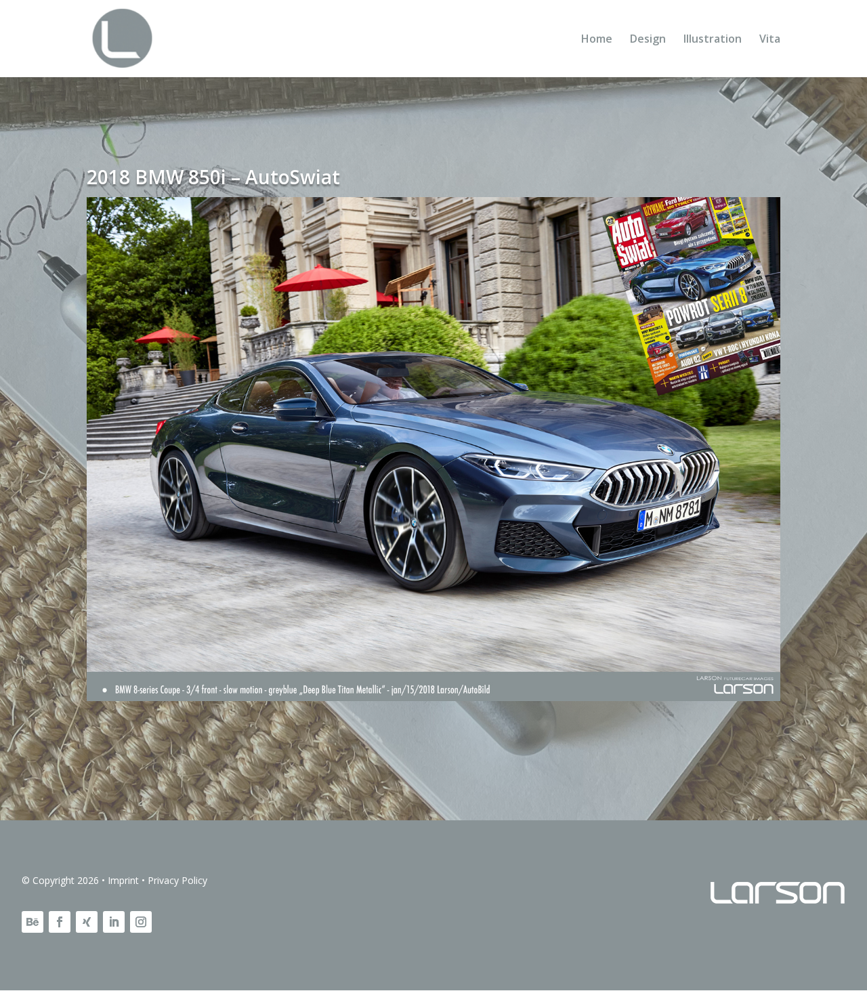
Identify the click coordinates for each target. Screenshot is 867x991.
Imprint (123, 880)
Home (596, 40)
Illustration (712, 40)
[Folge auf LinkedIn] (114, 922)
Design (648, 40)
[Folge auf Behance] (32, 922)
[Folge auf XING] (87, 922)
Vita (769, 40)
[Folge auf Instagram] (141, 922)
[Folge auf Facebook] (59, 922)
